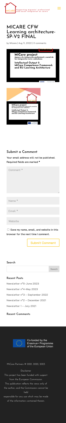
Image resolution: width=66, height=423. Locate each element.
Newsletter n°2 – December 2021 (26, 300)
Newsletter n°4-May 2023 (22, 289)
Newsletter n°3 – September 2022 (27, 294)
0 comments (39, 43)
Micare (13, 43)
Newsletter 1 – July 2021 (21, 306)
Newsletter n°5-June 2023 (23, 283)
